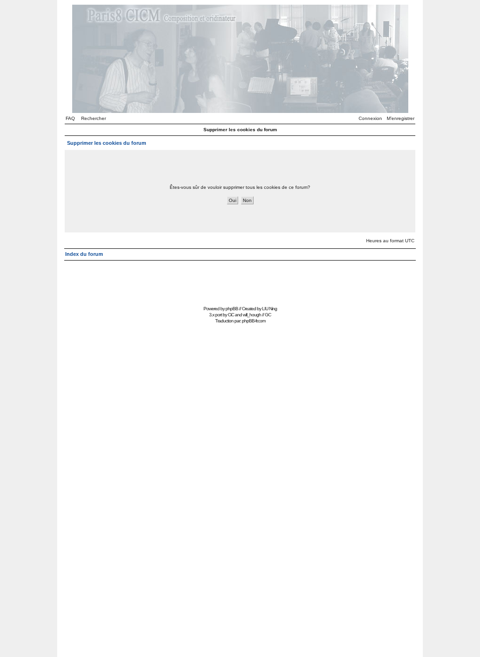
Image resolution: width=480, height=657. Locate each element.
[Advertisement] (240, 281)
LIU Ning (269, 308)
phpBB (231, 308)
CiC (231, 314)
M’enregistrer (400, 118)
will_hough (252, 314)
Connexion (370, 118)
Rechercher (93, 118)
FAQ (70, 118)
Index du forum (84, 254)
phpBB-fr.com (253, 320)
